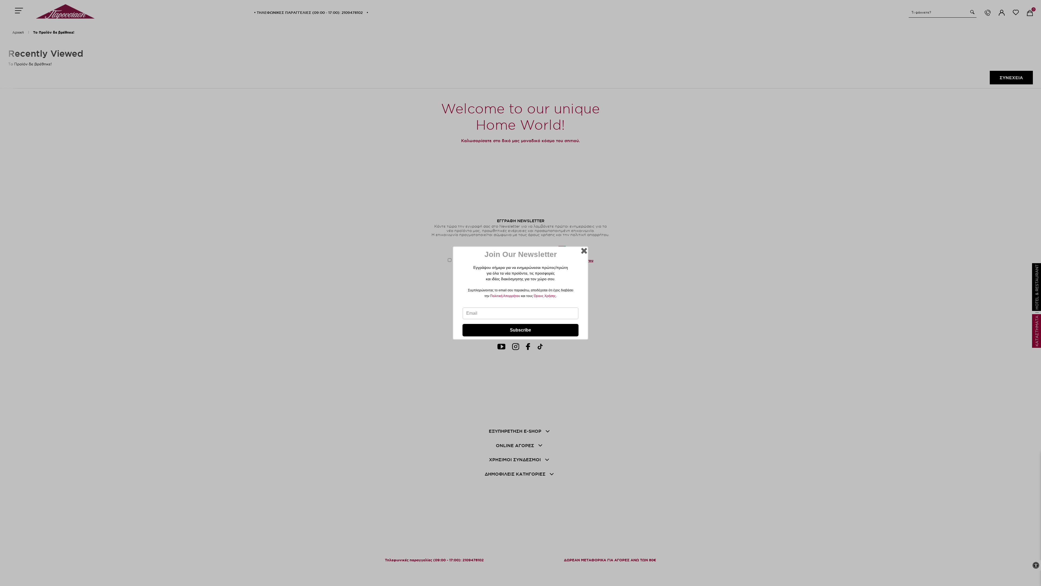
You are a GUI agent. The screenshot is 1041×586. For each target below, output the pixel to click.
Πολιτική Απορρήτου (505, 296)
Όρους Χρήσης (545, 296)
